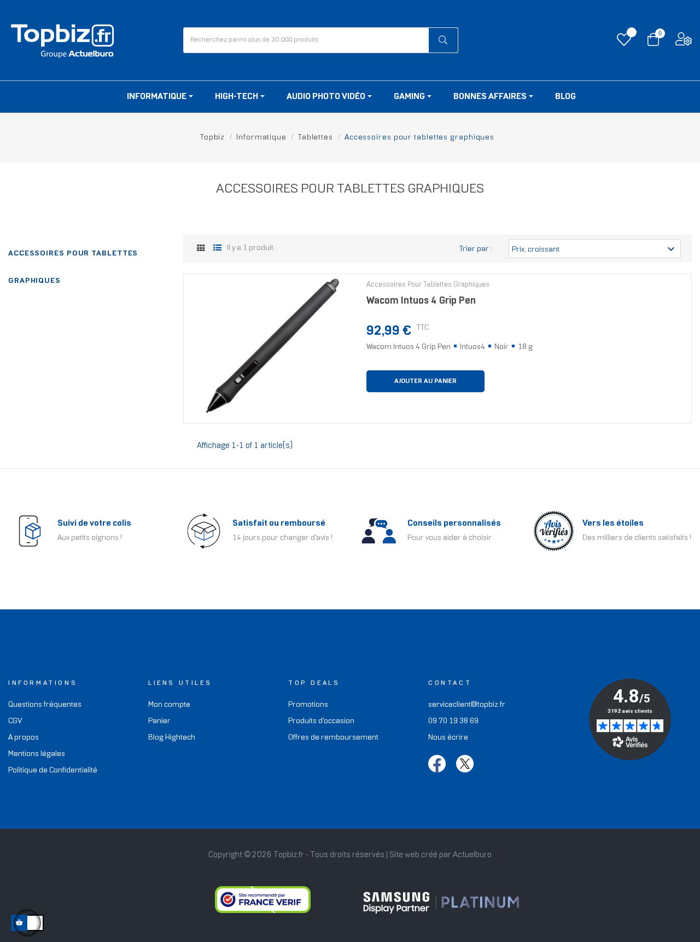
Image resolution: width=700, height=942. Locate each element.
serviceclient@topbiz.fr (466, 704)
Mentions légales (36, 754)
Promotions (308, 704)
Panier (159, 721)
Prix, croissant (595, 248)
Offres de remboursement (333, 737)
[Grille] (201, 249)
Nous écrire (448, 737)
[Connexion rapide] (683, 41)
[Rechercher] (443, 40)
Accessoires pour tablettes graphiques (427, 285)
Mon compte (169, 704)
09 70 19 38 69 (453, 721)
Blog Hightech (171, 737)
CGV (15, 721)
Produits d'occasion (321, 721)
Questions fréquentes (44, 704)
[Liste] (217, 248)
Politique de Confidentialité (52, 770)
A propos (23, 737)
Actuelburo (472, 855)
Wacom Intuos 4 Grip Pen (421, 301)
